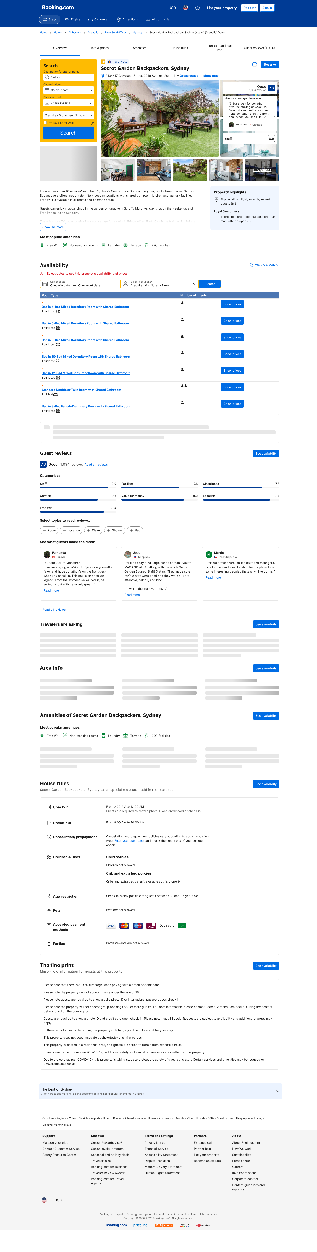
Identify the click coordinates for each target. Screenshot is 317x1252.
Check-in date (52, 84)
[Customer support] (197, 8)
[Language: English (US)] (185, 8)
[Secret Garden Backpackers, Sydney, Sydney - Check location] (103, 75)
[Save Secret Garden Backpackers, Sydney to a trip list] (255, 64)
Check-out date (52, 97)
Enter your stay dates (129, 1087)
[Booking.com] (58, 7)
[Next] (274, 116)
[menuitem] (49, 19)
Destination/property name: (61, 71)
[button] (68, 115)
